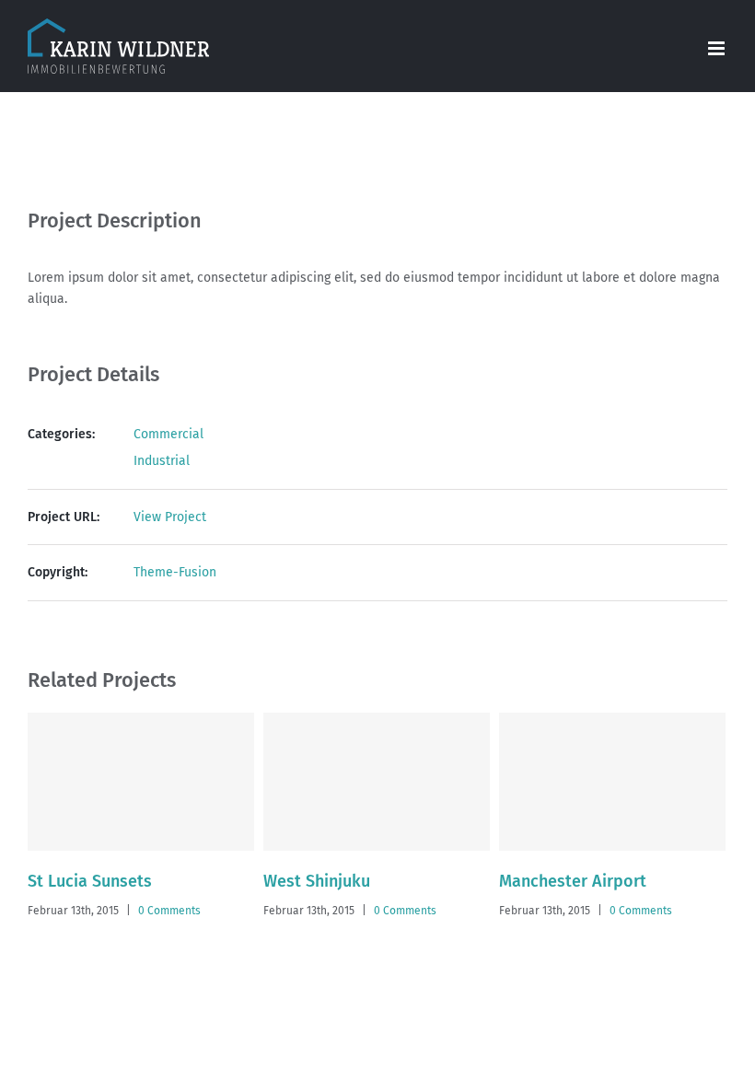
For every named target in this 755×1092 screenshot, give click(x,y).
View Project (170, 517)
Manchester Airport (572, 881)
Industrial (162, 461)
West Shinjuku (316, 881)
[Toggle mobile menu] (717, 48)
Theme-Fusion (175, 572)
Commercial (168, 434)
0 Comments (169, 910)
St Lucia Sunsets (90, 881)
